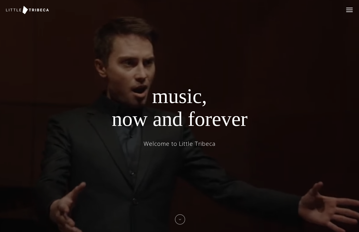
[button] (349, 10)
